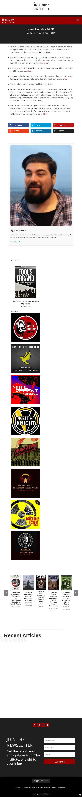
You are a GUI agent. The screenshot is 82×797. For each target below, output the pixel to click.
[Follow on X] (34, 725)
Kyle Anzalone (36, 33)
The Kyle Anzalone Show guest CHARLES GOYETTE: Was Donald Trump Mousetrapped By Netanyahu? (41, 694)
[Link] (48, 52)
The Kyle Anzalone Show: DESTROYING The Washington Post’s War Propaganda (41, 673)
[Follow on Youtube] (47, 725)
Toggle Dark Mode (41, 781)
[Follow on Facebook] (43, 725)
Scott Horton (26, 306)
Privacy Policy (61, 787)
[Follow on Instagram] (39, 725)
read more (41, 661)
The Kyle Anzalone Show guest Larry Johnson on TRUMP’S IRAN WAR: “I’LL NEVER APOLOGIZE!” (41, 652)
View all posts (15, 242)
